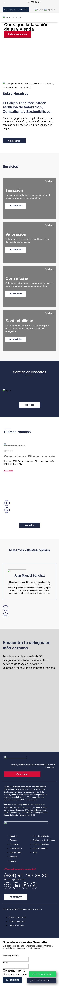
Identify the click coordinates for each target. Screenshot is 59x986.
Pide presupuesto (17, 34)
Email (5, 963)
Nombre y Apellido (11, 956)
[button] (29, 66)
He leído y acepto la (23, 974)
